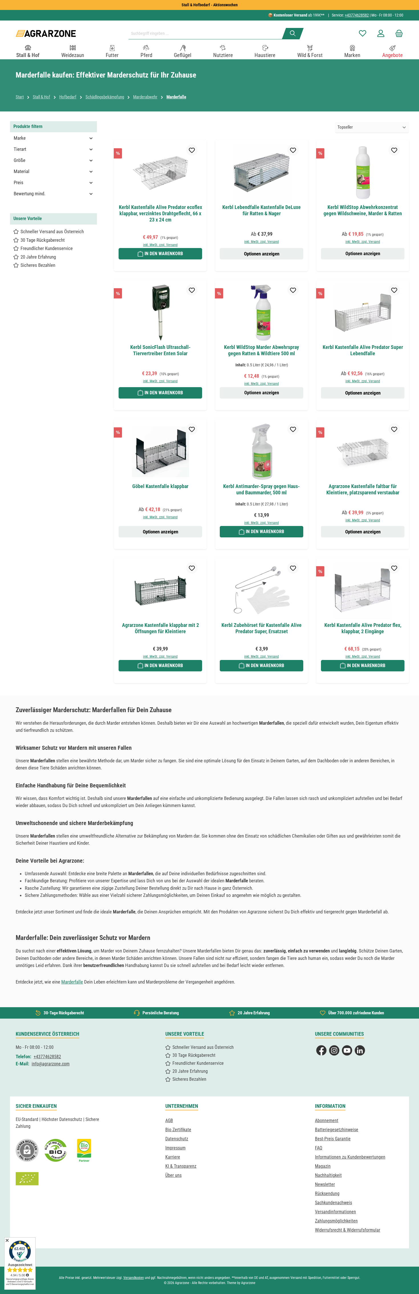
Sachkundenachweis (333, 1202)
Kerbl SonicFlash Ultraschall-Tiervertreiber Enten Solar (160, 350)
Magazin (323, 1166)
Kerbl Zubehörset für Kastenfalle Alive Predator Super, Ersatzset (261, 628)
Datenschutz (176, 1138)
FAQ (318, 1148)
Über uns (173, 1175)
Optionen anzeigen (261, 254)
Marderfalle (72, 982)
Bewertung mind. (29, 193)
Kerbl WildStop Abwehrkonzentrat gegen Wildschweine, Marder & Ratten (363, 210)
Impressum (175, 1148)
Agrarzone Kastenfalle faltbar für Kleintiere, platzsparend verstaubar (362, 489)
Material (21, 171)
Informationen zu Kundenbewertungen (350, 1157)
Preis (18, 182)
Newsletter (325, 1184)
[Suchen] (293, 33)
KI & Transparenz (180, 1166)
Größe (19, 160)
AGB (169, 1120)
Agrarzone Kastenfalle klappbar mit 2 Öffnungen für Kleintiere (160, 628)
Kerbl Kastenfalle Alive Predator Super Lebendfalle (363, 350)
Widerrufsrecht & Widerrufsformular (347, 1230)
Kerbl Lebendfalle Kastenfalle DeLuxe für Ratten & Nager (261, 210)
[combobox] (207, 33)
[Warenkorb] (397, 33)
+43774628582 (357, 15)
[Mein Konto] (381, 33)
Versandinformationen (335, 1211)
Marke (20, 138)
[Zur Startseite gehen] (46, 33)
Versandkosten (133, 1278)
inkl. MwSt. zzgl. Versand (160, 245)
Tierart (20, 149)
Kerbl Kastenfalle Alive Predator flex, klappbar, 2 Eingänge (362, 628)
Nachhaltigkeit (328, 1175)
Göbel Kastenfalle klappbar (160, 486)
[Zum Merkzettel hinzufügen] (192, 150)
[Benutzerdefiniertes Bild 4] (27, 1178)
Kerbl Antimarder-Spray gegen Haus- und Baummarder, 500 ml (261, 489)
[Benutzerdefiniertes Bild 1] (55, 1150)
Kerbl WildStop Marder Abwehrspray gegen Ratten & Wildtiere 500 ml (261, 350)
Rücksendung (327, 1193)
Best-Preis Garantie (333, 1138)
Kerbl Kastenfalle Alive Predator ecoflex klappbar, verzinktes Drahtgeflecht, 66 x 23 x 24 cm (160, 213)
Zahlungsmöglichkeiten (336, 1221)
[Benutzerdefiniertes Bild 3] (84, 1150)
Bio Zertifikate (178, 1129)
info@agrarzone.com (51, 1064)
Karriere (172, 1157)
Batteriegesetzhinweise (336, 1129)
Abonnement (326, 1120)
